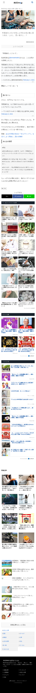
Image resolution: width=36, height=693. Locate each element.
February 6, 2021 (7, 114)
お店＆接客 (6, 641)
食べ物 (5, 645)
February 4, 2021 (28, 80)
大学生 (4, 188)
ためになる (6, 649)
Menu (4, 2)
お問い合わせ (12, 680)
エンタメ (22, 674)
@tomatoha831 (14, 58)
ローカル (22, 645)
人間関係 (6, 672)
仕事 (21, 637)
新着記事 (6, 670)
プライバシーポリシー (22, 680)
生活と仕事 (6, 630)
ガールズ (22, 633)
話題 (4, 633)
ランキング (23, 670)
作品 (21, 641)
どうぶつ (6, 674)
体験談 (5, 637)
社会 (5, 677)
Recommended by (27, 308)
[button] (3, 437)
